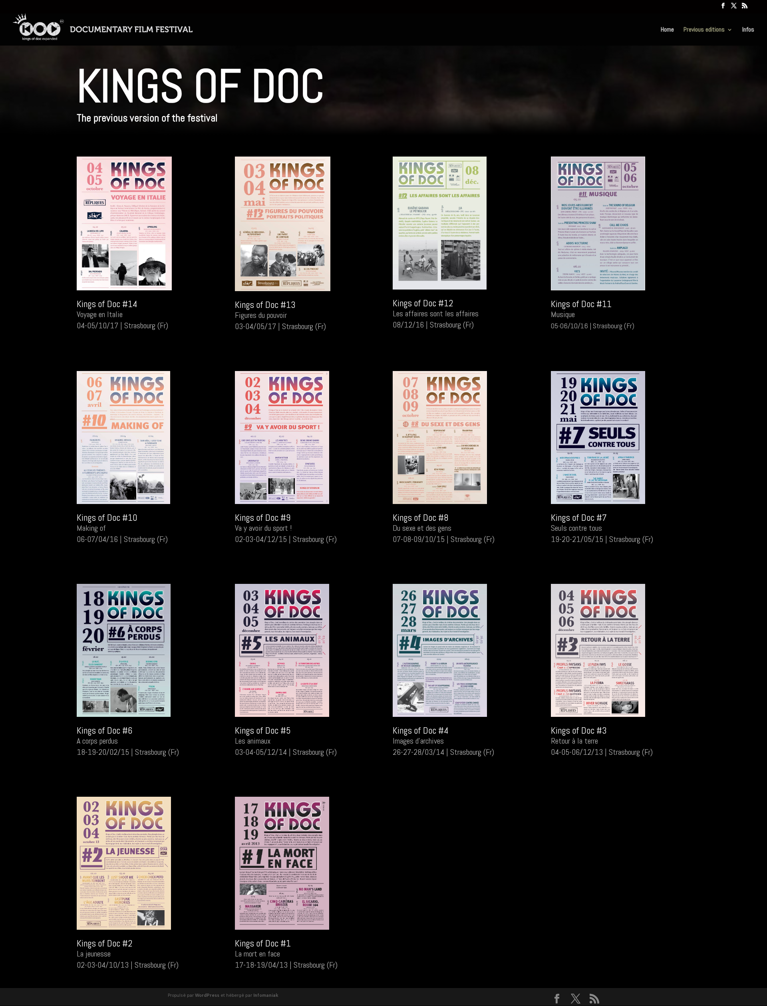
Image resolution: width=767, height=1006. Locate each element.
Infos (748, 30)
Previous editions (704, 30)
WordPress (207, 995)
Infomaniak (265, 995)
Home (667, 30)
